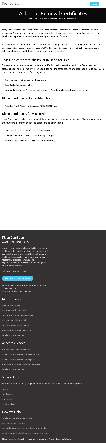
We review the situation (13, 423)
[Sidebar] (3, 136)
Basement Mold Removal (14, 310)
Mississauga (7, 394)
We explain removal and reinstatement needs (24, 428)
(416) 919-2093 (20, 271)
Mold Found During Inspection (16, 325)
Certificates (41, 19)
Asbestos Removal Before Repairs (18, 359)
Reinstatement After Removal (16, 330)
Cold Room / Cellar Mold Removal (18, 315)
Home (29, 19)
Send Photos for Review (18, 278)
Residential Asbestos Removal (16, 349)
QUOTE (94, 4)
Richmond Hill (8, 404)
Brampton (7, 399)
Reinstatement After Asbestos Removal (21, 364)
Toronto (6, 389)
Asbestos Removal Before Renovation (20, 354)
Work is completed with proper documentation (24, 433)
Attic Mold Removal (11, 305)
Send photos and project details (17, 418)
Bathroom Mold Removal (14, 320)
